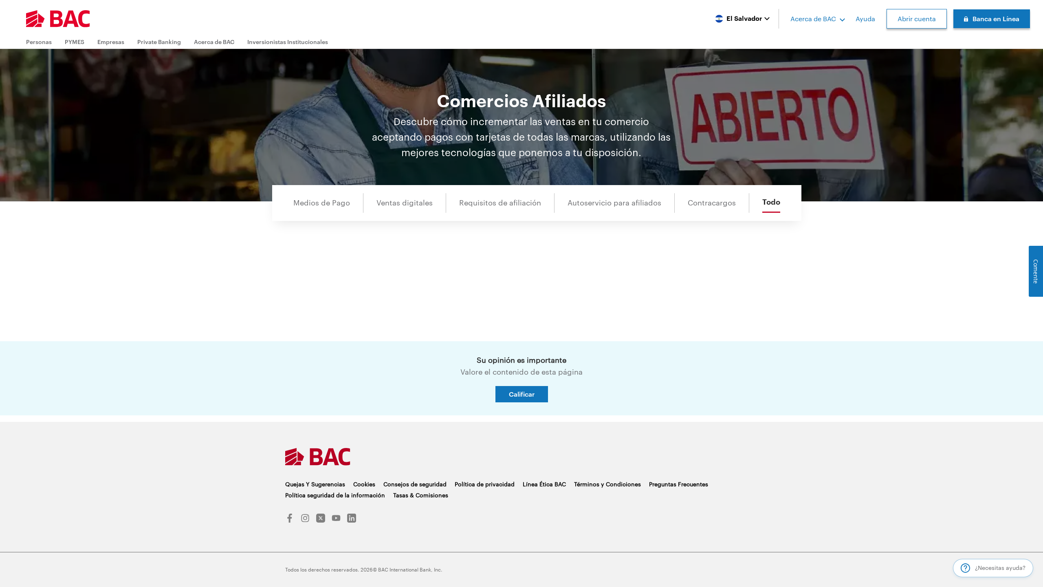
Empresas (110, 41)
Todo (771, 202)
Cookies (364, 484)
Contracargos (712, 202)
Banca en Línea (996, 18)
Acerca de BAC (813, 18)
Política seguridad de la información (335, 495)
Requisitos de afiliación (500, 202)
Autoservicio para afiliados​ (614, 202)
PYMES (74, 41)
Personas (39, 41)
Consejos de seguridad (415, 484)
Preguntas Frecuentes (678, 484)
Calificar (522, 394)
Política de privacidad (485, 484)
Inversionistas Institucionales (287, 41)
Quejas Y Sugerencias (315, 484)
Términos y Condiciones (607, 484)
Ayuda (865, 18)
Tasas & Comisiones (420, 495)
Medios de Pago (321, 202)
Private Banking (159, 41)
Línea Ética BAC (544, 484)
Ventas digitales (404, 202)
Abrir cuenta (917, 18)
